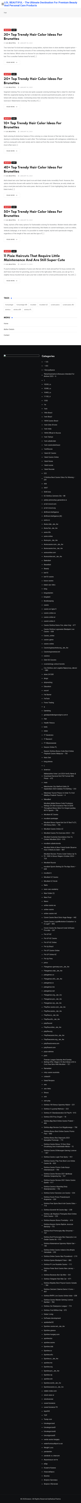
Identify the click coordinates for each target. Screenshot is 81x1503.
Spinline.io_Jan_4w (51, 1359)
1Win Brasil (48, 413)
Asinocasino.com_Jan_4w (53, 544)
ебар (46, 1464)
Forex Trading (49, 703)
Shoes (46, 1093)
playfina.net (48, 1023)
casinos (47, 656)
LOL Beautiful (11, 43)
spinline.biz (48, 1338)
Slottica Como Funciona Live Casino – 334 (59, 1193)
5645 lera (47, 492)
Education (47, 686)
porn (45, 1056)
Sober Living (48, 1314)
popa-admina (48, 1052)
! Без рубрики (49, 370)
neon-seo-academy (51, 889)
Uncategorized (49, 1423)
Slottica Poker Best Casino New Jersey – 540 (59, 1269)
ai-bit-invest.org (50, 508)
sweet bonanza (49, 1403)
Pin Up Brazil (48, 947)
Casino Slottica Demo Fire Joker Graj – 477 (60, 625)
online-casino (49, 909)
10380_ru (47, 388)
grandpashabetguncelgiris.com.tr (56, 715)
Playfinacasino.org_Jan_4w (54, 1039)
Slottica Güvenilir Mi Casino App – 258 (58, 1210)
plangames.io (49, 983)
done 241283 (49, 674)
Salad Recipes (49, 1081)
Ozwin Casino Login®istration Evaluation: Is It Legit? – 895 (60, 923)
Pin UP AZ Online (50, 942)
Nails (46, 885)
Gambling (47, 711)
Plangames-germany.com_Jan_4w (56, 967)
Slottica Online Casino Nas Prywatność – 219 (60, 1256)
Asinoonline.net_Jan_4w (53, 556)
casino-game (48, 640)
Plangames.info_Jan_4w (53, 979)
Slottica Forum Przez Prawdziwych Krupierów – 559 (57, 1198)
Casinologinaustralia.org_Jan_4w (56, 648)
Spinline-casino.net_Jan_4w (54, 1326)
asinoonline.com (50, 552)
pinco (46, 963)
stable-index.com (50, 1391)
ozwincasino (55, 305)
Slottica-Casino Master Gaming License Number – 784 (58, 1301)
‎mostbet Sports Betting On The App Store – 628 (60, 868)
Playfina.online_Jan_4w (52, 1027)
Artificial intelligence (51, 512)
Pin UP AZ (47, 934)
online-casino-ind (50, 913)
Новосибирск (49, 1472)
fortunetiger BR (22, 305)
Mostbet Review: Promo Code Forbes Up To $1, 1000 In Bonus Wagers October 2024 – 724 (60, 856)
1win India (47, 429)
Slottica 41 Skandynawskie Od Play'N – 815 (60, 1113)
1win (45, 409)
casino (46, 605)
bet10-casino (49, 577)
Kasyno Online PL (50, 747)
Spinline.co (48, 1351)
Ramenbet (47, 1068)
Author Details (9, 329)
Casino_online (49, 636)
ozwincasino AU (68, 305)
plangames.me (49, 987)
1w (45, 405)
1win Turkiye (48, 437)
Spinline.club (48, 1347)
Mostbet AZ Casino (51, 815)
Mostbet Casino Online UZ (53, 829)
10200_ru (47, 384)
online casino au (50, 905)
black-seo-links (49, 585)
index (46, 731)
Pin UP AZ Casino (50, 938)
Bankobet (47, 560)
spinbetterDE (49, 1322)
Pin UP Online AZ (50, 955)
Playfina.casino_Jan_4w (53, 1011)
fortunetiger (9, 305)
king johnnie (48, 762)
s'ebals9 (47, 1077)
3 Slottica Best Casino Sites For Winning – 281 (59, 478)
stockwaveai (48, 1399)
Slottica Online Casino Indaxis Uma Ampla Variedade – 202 (59, 1251)
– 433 (46, 366)
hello (45, 727)
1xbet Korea (48, 461)
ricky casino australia (51, 1072)
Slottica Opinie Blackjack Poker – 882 (58, 1260)
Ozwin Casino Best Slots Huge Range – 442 (60, 917)
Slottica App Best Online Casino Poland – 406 (59, 1122)
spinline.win (48, 1379)
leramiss (47, 770)
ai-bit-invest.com (50, 504)
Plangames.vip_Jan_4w (52, 1003)
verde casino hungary (51, 1439)
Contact (6, 335)
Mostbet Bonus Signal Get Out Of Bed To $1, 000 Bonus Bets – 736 (60, 824)
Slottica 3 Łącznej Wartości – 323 (56, 1109)
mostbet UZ (43, 305)
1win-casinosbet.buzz (52, 445)
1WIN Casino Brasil (51, 421)
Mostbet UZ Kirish (50, 881)
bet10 (46, 573)
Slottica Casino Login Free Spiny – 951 (58, 1157)
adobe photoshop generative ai (55, 500)
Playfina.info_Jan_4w (52, 1019)
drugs (46, 678)
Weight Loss (48, 1448)
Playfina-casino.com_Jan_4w (54, 1007)
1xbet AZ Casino (50, 453)
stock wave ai (49, 1395)
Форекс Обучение (51, 1484)
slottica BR (17, 310)
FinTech (47, 699)
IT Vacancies (48, 735)
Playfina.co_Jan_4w (51, 1015)
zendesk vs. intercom (52, 1456)
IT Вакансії (48, 739)
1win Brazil (48, 417)
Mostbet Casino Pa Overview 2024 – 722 (59, 833)
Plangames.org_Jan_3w (53, 995)
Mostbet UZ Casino (51, 877)
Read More (11, 62)
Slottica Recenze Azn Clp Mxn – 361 (57, 1275)
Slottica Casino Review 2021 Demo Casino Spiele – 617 (59, 1181)
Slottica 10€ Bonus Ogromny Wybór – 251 (59, 1105)
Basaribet (47, 565)
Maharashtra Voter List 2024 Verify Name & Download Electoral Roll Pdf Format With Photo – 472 (60, 776)
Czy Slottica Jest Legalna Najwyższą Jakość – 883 (60, 669)
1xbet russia (48, 465)
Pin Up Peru (48, 959)
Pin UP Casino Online (51, 951)
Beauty (46, 569)
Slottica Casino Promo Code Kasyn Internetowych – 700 (57, 1168)
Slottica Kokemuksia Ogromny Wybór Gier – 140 (60, 1244)
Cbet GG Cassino (50, 660)
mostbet (33, 305)
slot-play (47, 1101)
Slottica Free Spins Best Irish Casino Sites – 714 (60, 1204)
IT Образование (50, 743)
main (45, 783)
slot (45, 1097)
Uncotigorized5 (49, 1435)
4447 (46, 488)
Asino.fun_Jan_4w (50, 528)
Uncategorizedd (50, 1431)
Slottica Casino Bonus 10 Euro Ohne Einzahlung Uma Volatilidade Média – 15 (59, 1145)
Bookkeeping (49, 601)
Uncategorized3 (50, 1427)
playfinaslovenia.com (51, 1043)
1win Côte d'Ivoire (50, 425)
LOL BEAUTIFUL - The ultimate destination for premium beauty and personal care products (40, 4)
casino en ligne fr (50, 609)
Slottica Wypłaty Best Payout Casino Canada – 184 (60, 1284)
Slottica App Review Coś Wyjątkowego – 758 (60, 1127)
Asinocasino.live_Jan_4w (53, 548)
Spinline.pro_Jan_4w (51, 1371)
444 (45, 484)
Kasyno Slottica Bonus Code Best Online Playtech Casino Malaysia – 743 (59, 752)
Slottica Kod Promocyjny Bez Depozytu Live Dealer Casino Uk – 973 (60, 1238)
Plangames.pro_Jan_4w (53, 999)
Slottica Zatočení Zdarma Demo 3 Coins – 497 (59, 1290)
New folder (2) (49, 893)
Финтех (47, 1476)
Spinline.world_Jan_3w (52, 1383)
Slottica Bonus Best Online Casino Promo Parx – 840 (59, 1132)
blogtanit (47, 597)
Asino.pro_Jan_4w (51, 540)
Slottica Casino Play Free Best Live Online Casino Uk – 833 (59, 1162)
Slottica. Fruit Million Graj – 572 (55, 1310)
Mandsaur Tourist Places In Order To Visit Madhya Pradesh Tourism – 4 (59, 794)
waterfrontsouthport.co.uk (53, 1444)
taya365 (47, 1411)
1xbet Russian (49, 469)
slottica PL (28, 310)
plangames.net (49, 991)
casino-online (49, 644)
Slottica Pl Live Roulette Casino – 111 (58, 1264)
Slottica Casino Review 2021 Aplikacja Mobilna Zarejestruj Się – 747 (58, 1175)
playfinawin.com (50, 1047)
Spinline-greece (50, 1330)
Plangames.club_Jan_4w (53, 971)
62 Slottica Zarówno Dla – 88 (54, 496)
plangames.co (49, 975)
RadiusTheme (55, 1499)
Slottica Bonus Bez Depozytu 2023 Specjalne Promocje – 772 (57, 1139)
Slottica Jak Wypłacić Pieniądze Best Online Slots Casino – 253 (60, 1215)
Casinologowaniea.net (52, 652)
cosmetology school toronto (54, 664)
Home (6, 324)
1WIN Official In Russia (52, 433)
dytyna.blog (48, 682)
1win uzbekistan (50, 441)
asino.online (48, 536)
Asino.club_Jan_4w (51, 524)
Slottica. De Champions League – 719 (58, 1306)
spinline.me (48, 1363)
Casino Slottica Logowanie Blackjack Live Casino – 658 (59, 630)
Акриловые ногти (51, 1460)
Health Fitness (49, 723)
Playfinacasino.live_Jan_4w (54, 1035)
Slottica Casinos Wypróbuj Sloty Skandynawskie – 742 (55, 1188)
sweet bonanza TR (51, 1407)
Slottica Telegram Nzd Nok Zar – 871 (57, 1279)
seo (45, 1085)
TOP (45, 1415)
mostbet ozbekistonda (52, 843)
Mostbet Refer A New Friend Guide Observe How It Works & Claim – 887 (60, 848)
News (46, 901)
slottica (7, 310)
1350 (46, 401)
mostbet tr (48, 873)
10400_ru (47, 392)
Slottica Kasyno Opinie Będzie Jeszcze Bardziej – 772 (58, 1225)
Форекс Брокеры (51, 1480)
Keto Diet (47, 758)
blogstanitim (48, 593)
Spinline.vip (48, 1375)
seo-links (47, 1089)
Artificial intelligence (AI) (53, 516)
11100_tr (47, 396)
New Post (47, 897)
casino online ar (49, 617)
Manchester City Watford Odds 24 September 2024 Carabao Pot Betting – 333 (60, 788)
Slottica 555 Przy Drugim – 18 (55, 1117)
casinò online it (49, 621)
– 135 (46, 362)
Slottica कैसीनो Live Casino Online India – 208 (60, 1296)
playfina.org (48, 1031)
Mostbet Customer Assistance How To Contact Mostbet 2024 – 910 (58, 838)
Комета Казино (50, 1468)
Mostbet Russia (50, 863)
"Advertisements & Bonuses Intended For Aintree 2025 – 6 (59, 375)
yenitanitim (48, 1452)
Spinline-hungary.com (51, 1334)
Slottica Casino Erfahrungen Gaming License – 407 (60, 1152)
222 (45, 473)
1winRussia (48, 449)
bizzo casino (48, 581)
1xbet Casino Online (51, 457)
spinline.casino (49, 1343)
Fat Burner (47, 695)
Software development (52, 1318)
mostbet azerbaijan (51, 819)
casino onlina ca (50, 613)
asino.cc (47, 520)
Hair (45, 719)
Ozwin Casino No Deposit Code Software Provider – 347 (59, 929)
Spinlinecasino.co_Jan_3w (53, 1387)
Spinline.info (48, 1355)
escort (46, 690)
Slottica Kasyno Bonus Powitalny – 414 (58, 1220)
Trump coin (48, 1419)
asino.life (47, 532)
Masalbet (47, 799)
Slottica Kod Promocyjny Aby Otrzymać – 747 (59, 1232)
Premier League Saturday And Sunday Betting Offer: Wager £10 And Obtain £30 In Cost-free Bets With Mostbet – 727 (60, 1062)
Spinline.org (48, 1367)
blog (45, 589)
